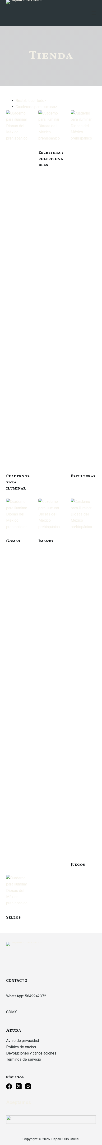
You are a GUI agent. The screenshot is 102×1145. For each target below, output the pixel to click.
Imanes (46, 541)
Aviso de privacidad (22, 1040)
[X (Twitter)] (19, 1086)
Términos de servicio (23, 1059)
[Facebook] (9, 1086)
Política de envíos (21, 1047)
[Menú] (94, 13)
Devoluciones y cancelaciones (31, 1053)
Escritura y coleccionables (51, 159)
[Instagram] (28, 1086)
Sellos (13, 917)
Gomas (13, 541)
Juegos (78, 864)
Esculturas (83, 476)
